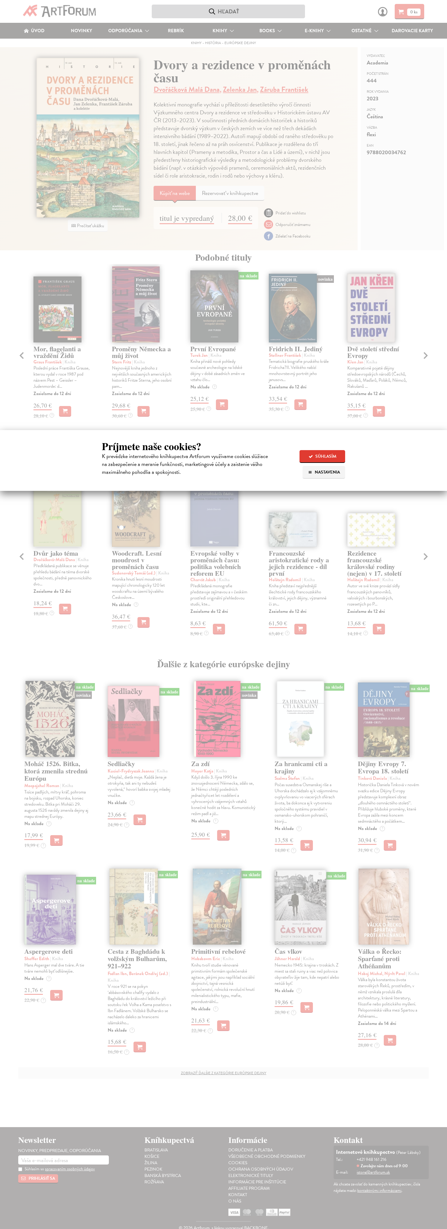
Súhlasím (325, 456)
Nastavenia (327, 472)
